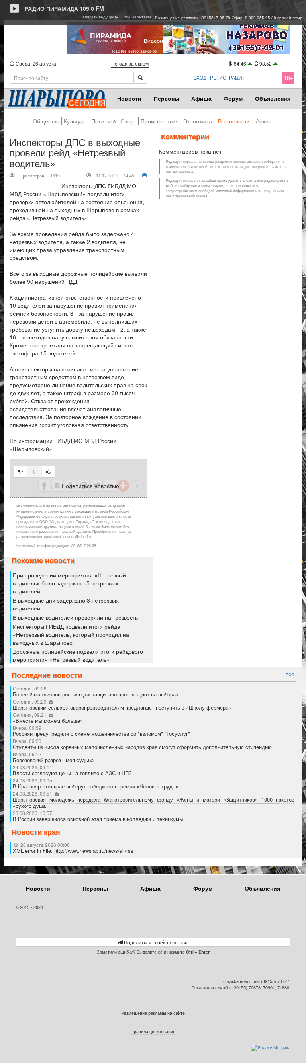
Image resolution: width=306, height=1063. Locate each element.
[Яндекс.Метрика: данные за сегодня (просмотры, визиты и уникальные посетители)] (270, 1048)
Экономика (197, 121)
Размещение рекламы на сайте (153, 1013)
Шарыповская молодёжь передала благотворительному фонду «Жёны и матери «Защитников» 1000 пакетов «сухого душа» (153, 802)
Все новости (234, 121)
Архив (263, 121)
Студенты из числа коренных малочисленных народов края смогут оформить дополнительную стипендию (142, 747)
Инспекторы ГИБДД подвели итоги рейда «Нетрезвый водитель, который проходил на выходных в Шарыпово (71, 634)
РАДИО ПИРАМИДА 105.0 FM (64, 8)
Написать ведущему (99, 17)
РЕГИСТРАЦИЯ (228, 77)
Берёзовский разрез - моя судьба (53, 760)
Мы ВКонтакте (138, 17)
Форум (233, 98)
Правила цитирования (153, 1031)
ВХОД (200, 77)
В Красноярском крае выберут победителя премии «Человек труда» (95, 786)
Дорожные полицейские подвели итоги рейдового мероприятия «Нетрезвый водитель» (78, 655)
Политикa (103, 121)
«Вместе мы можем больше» (48, 720)
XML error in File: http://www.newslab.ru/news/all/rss (73, 850)
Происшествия (160, 121)
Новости (129, 98)
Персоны (166, 98)
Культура (75, 121)
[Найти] (140, 78)
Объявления (272, 98)
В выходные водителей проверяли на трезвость (75, 617)
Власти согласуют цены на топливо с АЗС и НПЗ (72, 773)
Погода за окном (130, 63)
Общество (46, 121)
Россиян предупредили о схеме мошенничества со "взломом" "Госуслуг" (101, 733)
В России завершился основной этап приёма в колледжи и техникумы (98, 819)
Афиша (201, 98)
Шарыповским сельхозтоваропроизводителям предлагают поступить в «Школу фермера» (122, 707)
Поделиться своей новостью (155, 942)
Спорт (128, 121)
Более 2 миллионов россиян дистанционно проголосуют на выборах (95, 694)
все (290, 674)
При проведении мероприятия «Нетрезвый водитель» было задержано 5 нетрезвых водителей (69, 583)
